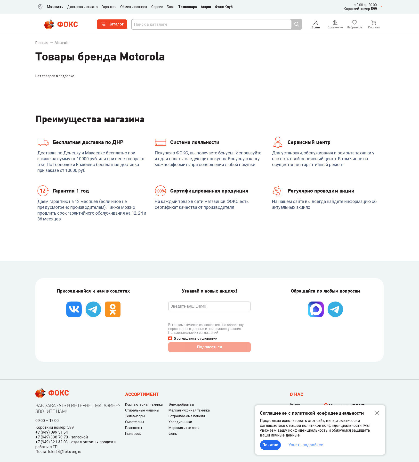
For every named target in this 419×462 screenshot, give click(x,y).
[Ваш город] (39, 7)
